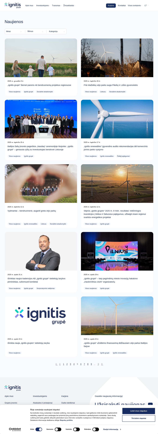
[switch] (58, 429)
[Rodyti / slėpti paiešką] (152, 5)
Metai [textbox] (8, 31)
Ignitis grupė (28, 92)
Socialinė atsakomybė (45, 92)
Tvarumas (56, 5)
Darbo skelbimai (68, 403)
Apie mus (29, 5)
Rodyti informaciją (110, 429)
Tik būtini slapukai (138, 418)
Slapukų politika (66, 420)
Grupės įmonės (11, 403)
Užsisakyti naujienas (120, 405)
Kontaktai (122, 5)
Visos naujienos (14, 92)
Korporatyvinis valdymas (46, 288)
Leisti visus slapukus (138, 411)
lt (146, 5)
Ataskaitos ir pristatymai (42, 403)
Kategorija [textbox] (53, 31)
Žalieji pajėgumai (123, 156)
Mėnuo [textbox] (30, 31)
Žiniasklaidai (68, 5)
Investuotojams (42, 5)
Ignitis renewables (106, 156)
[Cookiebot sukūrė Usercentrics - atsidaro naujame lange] (15, 429)
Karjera (111, 5)
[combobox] (14, 31)
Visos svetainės (134, 5)
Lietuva (103, 92)
